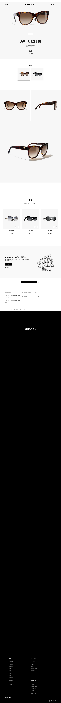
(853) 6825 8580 (16, 300)
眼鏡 (11, 309)
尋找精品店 (29, 281)
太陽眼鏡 (16, 309)
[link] (55, 4)
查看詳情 (30, 50)
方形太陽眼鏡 (9, 230)
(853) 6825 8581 (16, 295)
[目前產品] (24, 74)
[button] (30, 4)
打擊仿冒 (33, 690)
